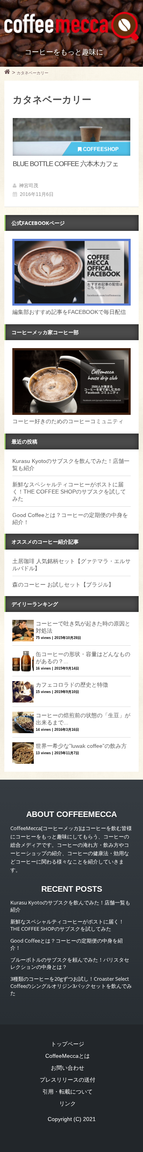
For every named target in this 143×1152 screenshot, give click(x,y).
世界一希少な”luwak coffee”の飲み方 (81, 746)
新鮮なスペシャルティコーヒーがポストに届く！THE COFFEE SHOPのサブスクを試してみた (69, 491)
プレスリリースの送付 (67, 1079)
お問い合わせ (67, 1068)
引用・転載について (68, 1091)
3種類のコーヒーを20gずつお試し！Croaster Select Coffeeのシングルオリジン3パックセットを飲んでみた (71, 986)
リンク (67, 1103)
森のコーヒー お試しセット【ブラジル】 (63, 584)
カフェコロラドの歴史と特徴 (72, 685)
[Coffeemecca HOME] (7, 72)
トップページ (67, 1044)
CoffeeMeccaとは (67, 1056)
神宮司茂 (28, 185)
